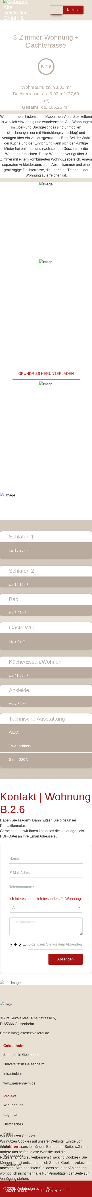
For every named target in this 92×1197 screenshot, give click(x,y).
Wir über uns (13, 1105)
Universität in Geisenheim (23, 1064)
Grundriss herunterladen (46, 374)
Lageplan (10, 1115)
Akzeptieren (16, 1191)
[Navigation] (47, 10)
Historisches (13, 1124)
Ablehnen (48, 1191)
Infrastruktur (12, 1074)
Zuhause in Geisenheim (22, 1054)
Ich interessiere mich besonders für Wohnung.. (46, 899)
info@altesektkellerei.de (30, 1033)
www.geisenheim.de (19, 1083)
